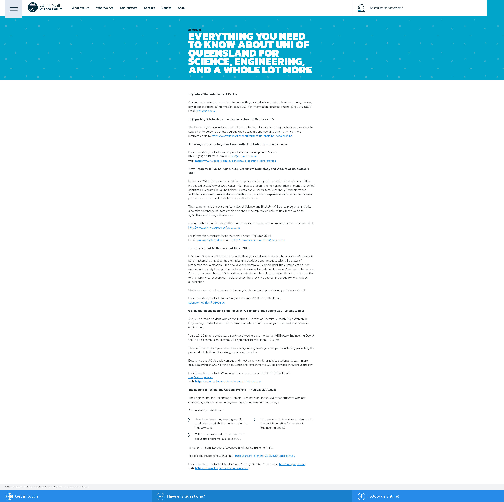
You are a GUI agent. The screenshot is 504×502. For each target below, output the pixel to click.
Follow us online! (383, 496)
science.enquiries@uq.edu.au (206, 303)
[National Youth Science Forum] (45, 8)
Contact (149, 8)
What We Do (80, 8)
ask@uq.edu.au (206, 111)
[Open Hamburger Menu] (13, 9)
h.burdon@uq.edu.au (292, 464)
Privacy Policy (38, 487)
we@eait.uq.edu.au (200, 377)
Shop (181, 8)
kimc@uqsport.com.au (242, 156)
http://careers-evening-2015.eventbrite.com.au (265, 456)
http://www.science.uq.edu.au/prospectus (214, 228)
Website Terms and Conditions (78, 487)
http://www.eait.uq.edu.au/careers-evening (222, 468)
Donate (166, 8)
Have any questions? (186, 496)
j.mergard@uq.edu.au (210, 240)
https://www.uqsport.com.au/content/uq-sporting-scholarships (251, 136)
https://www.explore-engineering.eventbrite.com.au (228, 381)
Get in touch (26, 496)
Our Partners (128, 8)
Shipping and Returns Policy (55, 487)
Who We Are (105, 8)
